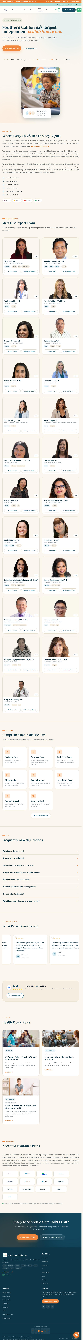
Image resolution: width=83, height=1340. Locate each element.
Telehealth (49, 10)
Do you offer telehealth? (13, 894)
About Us (6, 10)
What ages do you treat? (13, 851)
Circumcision (6, 1318)
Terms (67, 1338)
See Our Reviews (16, 995)
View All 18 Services (42, 815)
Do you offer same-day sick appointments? (21, 872)
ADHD (4, 1311)
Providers (15, 10)
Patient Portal (69, 10)
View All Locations (51, 1301)
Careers (61, 5)
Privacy (61, 1338)
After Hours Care (7, 1314)
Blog (43, 1276)
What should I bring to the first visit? (19, 865)
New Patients (41, 10)
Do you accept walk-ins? (13, 858)
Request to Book (30, 271)
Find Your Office (10, 48)
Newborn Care (6, 1296)
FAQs (77, 5)
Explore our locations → (40, 146)
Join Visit (58, 10)
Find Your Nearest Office (53, 1237)
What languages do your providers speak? (21, 901)
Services (33, 10)
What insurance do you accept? (16, 879)
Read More (8, 1072)
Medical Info (69, 5)
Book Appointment (28, 1237)
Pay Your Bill (7, 1275)
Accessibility (75, 1338)
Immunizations (6, 1300)
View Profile (13, 271)
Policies (44, 1280)
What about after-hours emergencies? (19, 886)
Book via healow (70, 510)
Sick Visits (5, 1303)
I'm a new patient (30, 48)
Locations (24, 10)
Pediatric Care (6, 1292)
